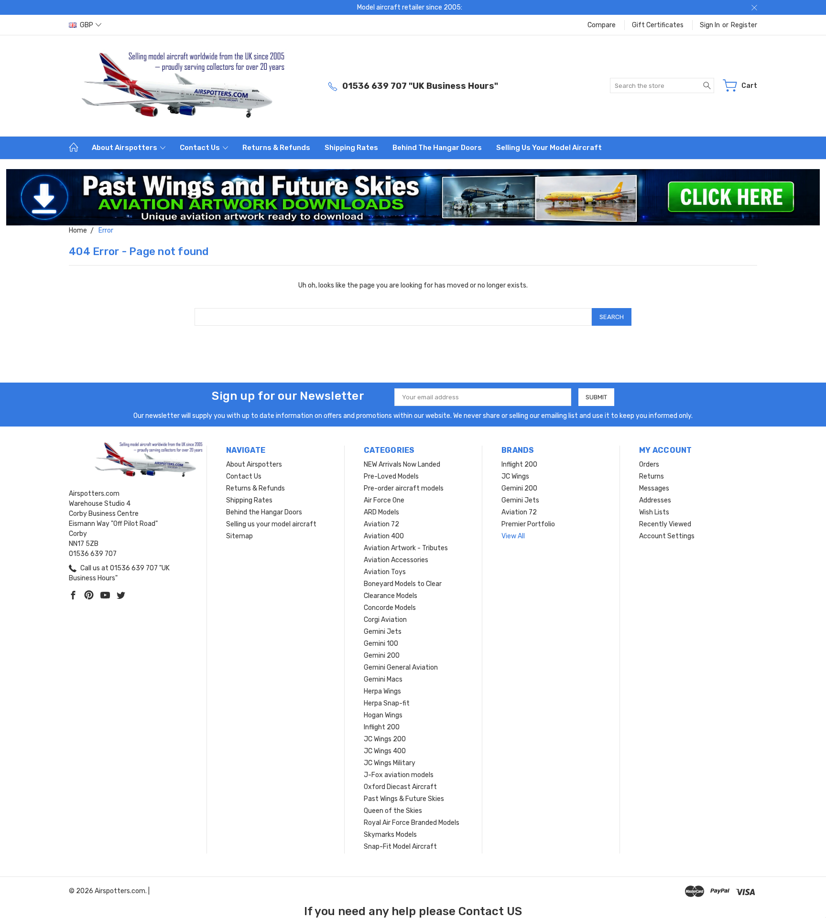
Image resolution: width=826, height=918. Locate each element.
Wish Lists (654, 512)
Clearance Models (390, 596)
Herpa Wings (382, 691)
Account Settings (667, 536)
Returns (651, 476)
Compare (601, 25)
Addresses (655, 500)
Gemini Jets (383, 632)
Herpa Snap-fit (387, 703)
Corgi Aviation (385, 620)
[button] (413, 197)
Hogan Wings (383, 715)
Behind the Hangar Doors (437, 147)
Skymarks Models (390, 835)
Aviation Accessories (396, 560)
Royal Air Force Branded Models (411, 823)
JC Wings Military (389, 763)
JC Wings (515, 476)
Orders (649, 464)
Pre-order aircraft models (404, 488)
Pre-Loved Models (391, 476)
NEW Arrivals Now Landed (402, 464)
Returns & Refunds (276, 147)
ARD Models (381, 512)
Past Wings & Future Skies (404, 799)
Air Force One (384, 500)
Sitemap (239, 536)
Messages (654, 488)
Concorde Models (390, 608)
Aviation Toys (385, 572)
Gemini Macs (383, 679)
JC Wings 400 (385, 751)
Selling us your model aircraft (549, 147)
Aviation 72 (381, 524)
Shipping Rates (351, 147)
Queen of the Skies (393, 811)
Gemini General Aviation (401, 667)
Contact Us (200, 147)
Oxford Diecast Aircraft (400, 787)
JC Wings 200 (385, 739)
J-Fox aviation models (399, 775)
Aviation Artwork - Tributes (406, 548)
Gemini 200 (382, 655)
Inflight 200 (382, 727)
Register (744, 25)
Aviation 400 (384, 536)
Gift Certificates (658, 25)
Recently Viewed (665, 524)
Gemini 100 (381, 644)
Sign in (710, 25)
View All (513, 536)
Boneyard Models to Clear (403, 584)
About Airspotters (125, 147)
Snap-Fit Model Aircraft (400, 847)
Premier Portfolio (528, 524)
